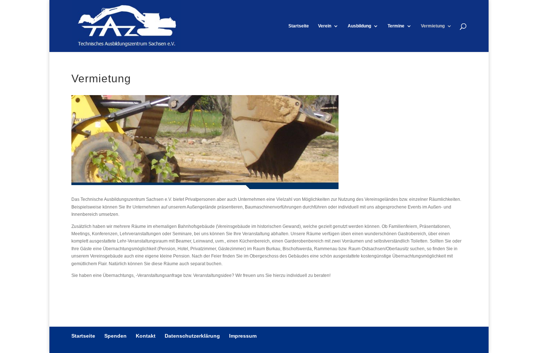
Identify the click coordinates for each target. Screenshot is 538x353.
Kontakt (146, 336)
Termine (396, 26)
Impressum (243, 336)
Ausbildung (359, 26)
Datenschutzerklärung (192, 336)
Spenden (115, 336)
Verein (324, 26)
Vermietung (433, 26)
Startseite (298, 26)
